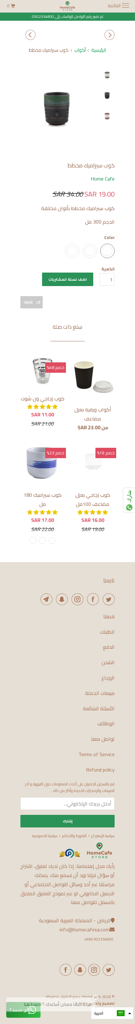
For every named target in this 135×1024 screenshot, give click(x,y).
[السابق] (109, 35)
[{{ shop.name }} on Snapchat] (79, 970)
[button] (42, 406)
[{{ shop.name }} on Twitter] (107, 970)
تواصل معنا (103, 739)
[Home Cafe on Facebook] (92, 599)
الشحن (108, 662)
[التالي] (29, 35)
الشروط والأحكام (74, 835)
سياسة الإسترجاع (103, 835)
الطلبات (107, 632)
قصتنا (109, 616)
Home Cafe (103, 178)
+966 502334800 (98, 939)
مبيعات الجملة (100, 693)
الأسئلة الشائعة (99, 708)
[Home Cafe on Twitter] (107, 599)
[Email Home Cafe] (45, 599)
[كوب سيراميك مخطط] (58, 104)
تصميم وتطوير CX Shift (94, 1003)
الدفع (109, 647)
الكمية (108, 269)
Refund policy (100, 769)
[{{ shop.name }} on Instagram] (93, 970)
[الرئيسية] (99, 856)
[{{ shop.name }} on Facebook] (64, 970)
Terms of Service (96, 754)
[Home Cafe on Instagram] (76, 599)
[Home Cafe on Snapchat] (61, 599)
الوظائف (106, 723)
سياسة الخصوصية (44, 835)
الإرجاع (108, 677)
